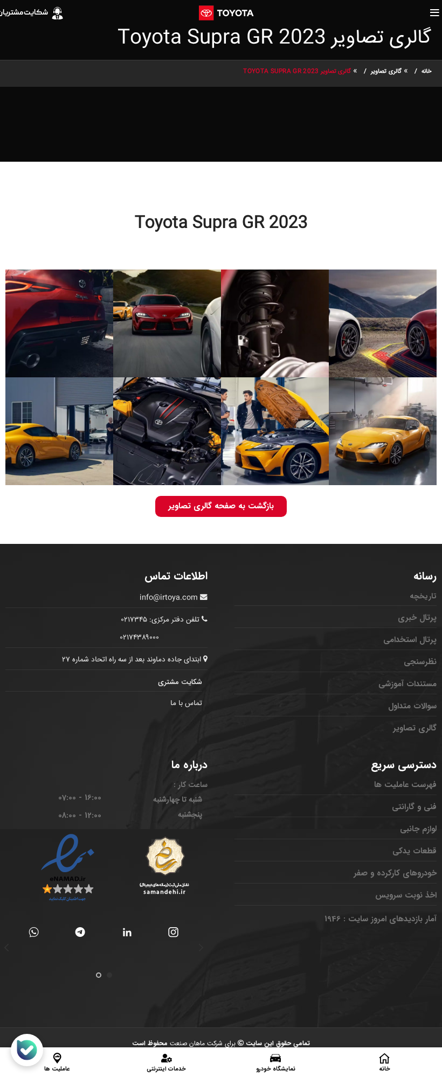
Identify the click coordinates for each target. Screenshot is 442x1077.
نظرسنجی (420, 661)
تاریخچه (423, 596)
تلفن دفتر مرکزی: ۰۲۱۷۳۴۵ (160, 620)
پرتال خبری (417, 617)
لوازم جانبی (418, 829)
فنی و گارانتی (414, 806)
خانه (426, 71)
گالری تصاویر (386, 71)
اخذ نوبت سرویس (406, 895)
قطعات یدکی (414, 851)
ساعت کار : (191, 785)
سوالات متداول (412, 706)
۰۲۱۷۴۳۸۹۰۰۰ (139, 638)
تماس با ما (186, 703)
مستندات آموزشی (407, 684)
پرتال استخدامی (410, 639)
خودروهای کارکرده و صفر (395, 873)
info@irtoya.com (168, 598)
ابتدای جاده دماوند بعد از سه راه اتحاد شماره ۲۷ (132, 660)
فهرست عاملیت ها (405, 784)
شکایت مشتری (180, 682)
